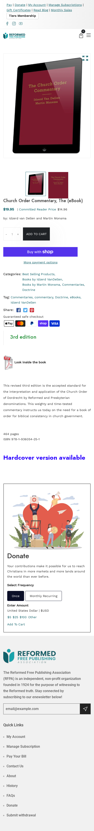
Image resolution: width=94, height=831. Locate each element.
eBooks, (75, 297)
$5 (9, 617)
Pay (9, 5)
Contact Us (15, 766)
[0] (81, 36)
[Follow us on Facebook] (18, 310)
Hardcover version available (44, 457)
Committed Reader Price (37, 209)
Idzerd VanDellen (23, 302)
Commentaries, (73, 284)
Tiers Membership (22, 15)
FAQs (11, 795)
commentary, (44, 297)
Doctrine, (62, 297)
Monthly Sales (61, 10)
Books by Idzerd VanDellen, (42, 279)
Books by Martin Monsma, (41, 284)
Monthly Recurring (43, 596)
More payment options (40, 262)
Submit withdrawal (21, 815)
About (11, 776)
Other (32, 617)
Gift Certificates (19, 10)
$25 (15, 617)
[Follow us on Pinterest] (32, 310)
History (12, 786)
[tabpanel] (35, 184)
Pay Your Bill (16, 756)
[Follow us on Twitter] (25, 310)
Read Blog (40, 10)
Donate (20, 5)
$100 (23, 617)
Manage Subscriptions (65, 5)
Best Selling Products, (38, 274)
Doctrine (28, 290)
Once (15, 596)
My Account (37, 5)
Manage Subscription (23, 746)
